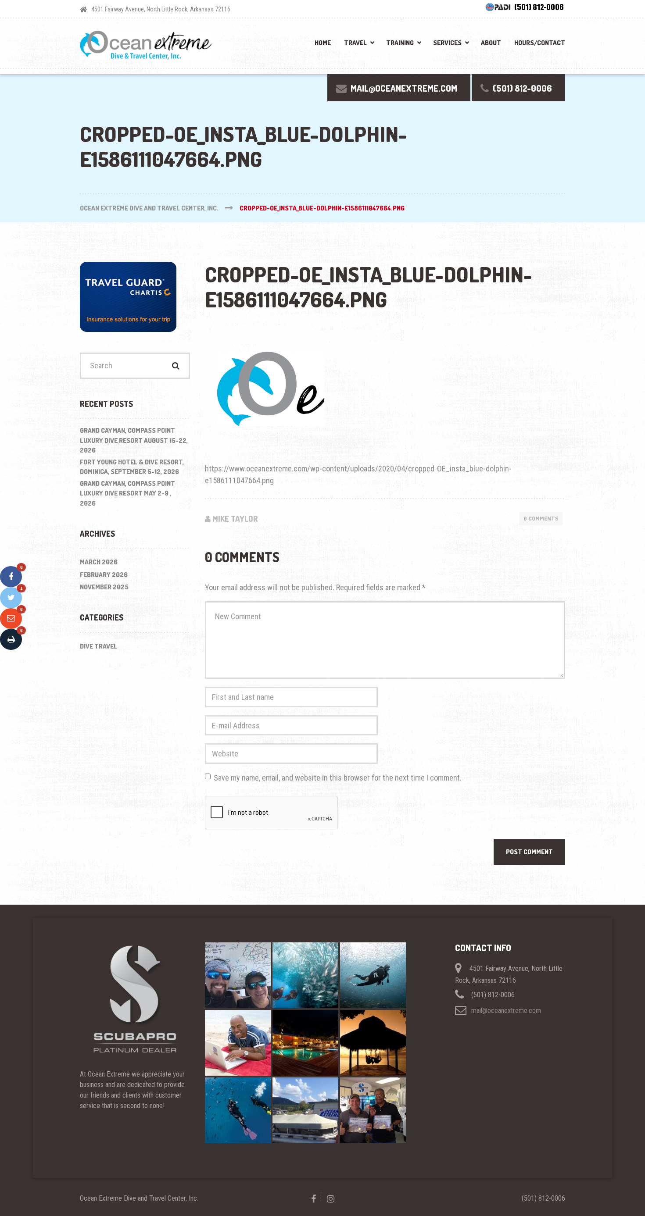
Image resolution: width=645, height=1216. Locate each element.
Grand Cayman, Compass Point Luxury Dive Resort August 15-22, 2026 (134, 440)
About (491, 43)
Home (323, 43)
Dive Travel (98, 646)
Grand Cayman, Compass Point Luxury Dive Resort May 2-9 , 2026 (127, 493)
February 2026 (104, 575)
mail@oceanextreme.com (506, 1010)
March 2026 (99, 562)
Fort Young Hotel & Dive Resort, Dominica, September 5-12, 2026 (132, 467)
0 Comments (541, 518)
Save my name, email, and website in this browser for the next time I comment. (338, 777)
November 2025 (104, 587)
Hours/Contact (539, 43)
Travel (355, 43)
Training (400, 43)
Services (447, 43)
